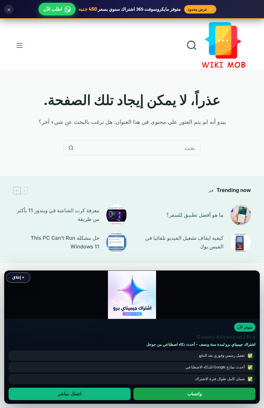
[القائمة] (19, 45)
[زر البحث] (71, 148)
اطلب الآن (52, 9)
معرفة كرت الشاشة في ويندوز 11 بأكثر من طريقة (58, 214)
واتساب (194, 393)
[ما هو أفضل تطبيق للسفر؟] (240, 215)
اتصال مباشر (69, 393)
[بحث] (191, 45)
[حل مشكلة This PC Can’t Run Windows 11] (116, 242)
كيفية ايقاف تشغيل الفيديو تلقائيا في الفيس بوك (184, 242)
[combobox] (139, 147)
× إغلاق (18, 277)
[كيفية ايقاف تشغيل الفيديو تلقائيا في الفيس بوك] (240, 242)
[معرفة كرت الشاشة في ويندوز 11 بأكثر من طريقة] (116, 215)
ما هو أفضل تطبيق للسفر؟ (194, 215)
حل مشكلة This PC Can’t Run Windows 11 (65, 242)
